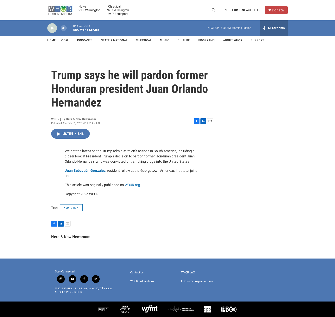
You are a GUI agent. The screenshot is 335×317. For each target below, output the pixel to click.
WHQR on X (188, 272)
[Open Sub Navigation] (71, 40)
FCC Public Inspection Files (197, 281)
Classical (144, 40)
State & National (114, 40)
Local (64, 40)
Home (51, 40)
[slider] (70, 28)
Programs (206, 40)
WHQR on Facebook (142, 281)
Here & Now (71, 207)
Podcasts (85, 40)
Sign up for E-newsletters (241, 10)
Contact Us (137, 272)
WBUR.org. (133, 185)
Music (164, 40)
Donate (278, 10)
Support (257, 40)
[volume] (63, 28)
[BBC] (124, 309)
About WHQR (232, 40)
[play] (52, 28)
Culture (184, 40)
